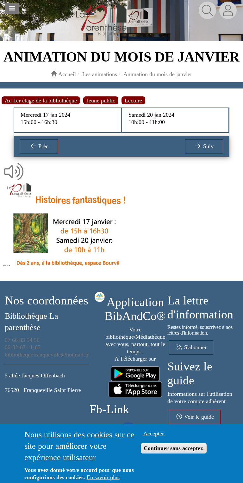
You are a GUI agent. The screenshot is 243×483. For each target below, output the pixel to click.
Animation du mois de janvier (157, 74)
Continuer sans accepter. (174, 448)
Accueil (66, 74)
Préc (42, 146)
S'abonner (195, 347)
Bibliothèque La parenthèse (31, 321)
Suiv (208, 146)
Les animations (99, 74)
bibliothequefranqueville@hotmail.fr (47, 354)
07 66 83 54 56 (22, 340)
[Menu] (12, 8)
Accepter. (154, 433)
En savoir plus (103, 477)
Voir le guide (198, 417)
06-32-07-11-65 (22, 347)
